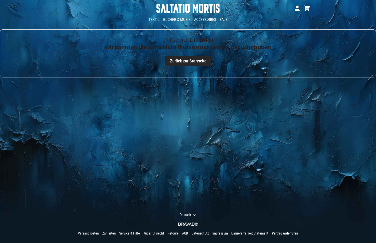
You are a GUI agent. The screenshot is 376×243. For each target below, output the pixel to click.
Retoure (173, 233)
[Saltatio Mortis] (188, 8)
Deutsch (185, 215)
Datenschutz (200, 233)
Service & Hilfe (129, 233)
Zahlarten (109, 233)
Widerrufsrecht (153, 233)
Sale (224, 19)
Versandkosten (88, 233)
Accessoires (205, 19)
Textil (154, 19)
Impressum (220, 233)
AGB (185, 233)
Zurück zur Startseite (188, 61)
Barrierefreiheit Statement (249, 233)
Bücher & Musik (177, 19)
